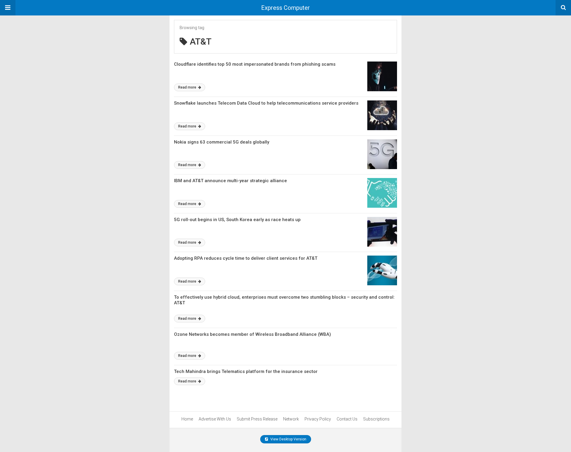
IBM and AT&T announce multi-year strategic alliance (230, 180)
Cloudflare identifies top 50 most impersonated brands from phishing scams (254, 64)
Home (187, 419)
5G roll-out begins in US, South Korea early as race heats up (237, 219)
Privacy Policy (318, 419)
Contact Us (347, 419)
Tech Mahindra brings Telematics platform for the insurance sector (246, 371)
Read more (187, 87)
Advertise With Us (215, 419)
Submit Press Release (257, 419)
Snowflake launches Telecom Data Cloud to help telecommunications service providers (266, 103)
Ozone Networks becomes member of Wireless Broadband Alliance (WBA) (252, 334)
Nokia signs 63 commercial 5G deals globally (221, 142)
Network (291, 419)
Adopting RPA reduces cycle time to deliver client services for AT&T (245, 258)
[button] (7, 7)
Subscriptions (376, 419)
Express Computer (285, 7)
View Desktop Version (287, 439)
